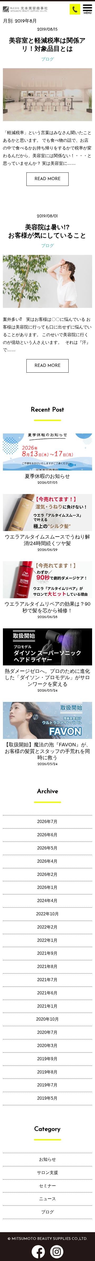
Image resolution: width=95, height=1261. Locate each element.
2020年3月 (47, 1045)
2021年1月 (47, 1006)
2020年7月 (47, 1032)
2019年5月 (47, 1098)
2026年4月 (47, 861)
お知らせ (47, 1159)
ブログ (47, 59)
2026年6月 (47, 835)
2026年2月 (47, 874)
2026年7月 (47, 821)
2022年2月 (47, 927)
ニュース (47, 1198)
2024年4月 (47, 900)
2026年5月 (47, 848)
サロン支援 (47, 1172)
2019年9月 (47, 1059)
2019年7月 (47, 1085)
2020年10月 (47, 1019)
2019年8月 (47, 1072)
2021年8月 (47, 966)
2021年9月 (47, 953)
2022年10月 (47, 914)
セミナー (47, 1186)
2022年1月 (47, 940)
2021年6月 (47, 993)
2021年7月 (47, 979)
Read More (47, 179)
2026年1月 (47, 887)
